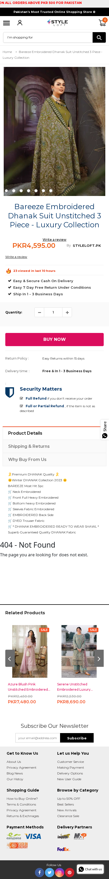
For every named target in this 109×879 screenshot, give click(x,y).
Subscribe (77, 738)
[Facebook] (39, 871)
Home (7, 52)
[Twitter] (49, 871)
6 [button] (43, 190)
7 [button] (50, 190)
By (69, 245)
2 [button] (13, 190)
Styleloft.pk (87, 245)
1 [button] (6, 190)
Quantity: (13, 312)
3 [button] (21, 190)
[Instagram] (59, 871)
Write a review (54, 240)
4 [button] (28, 190)
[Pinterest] (69, 871)
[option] (54, 131)
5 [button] (36, 190)
